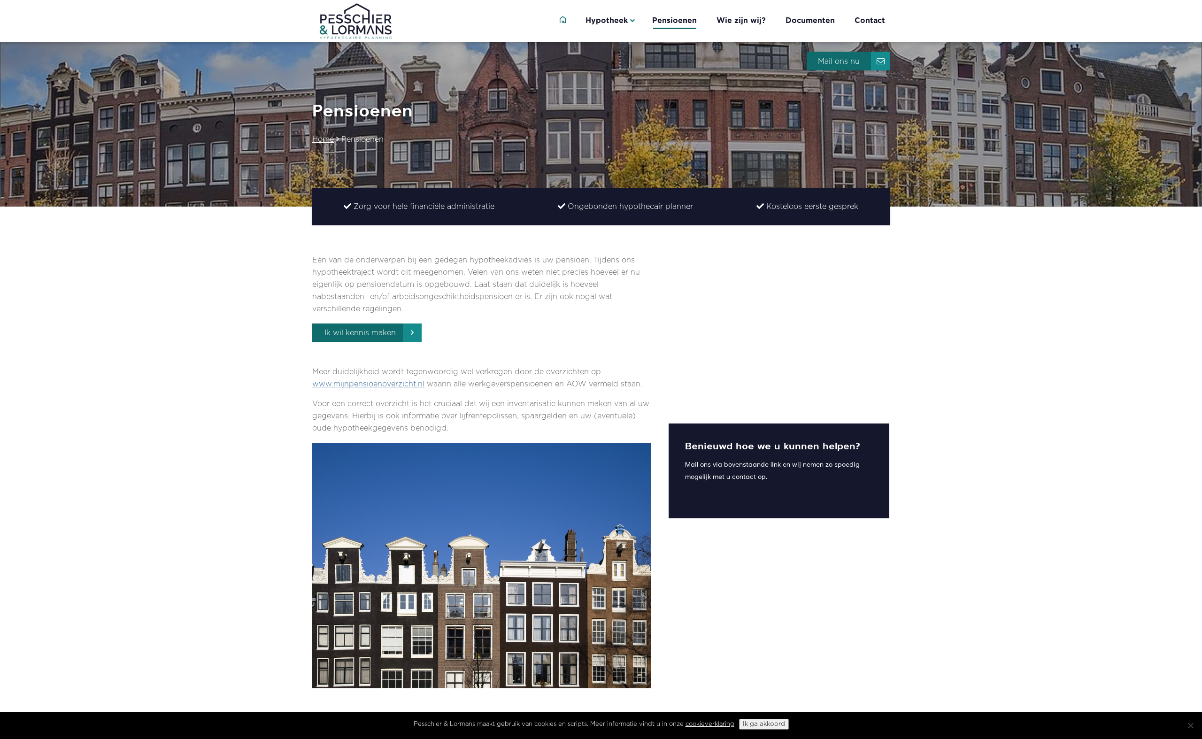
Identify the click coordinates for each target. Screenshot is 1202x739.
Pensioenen (674, 20)
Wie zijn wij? (741, 20)
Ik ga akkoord (764, 724)
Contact (870, 20)
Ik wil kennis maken (360, 333)
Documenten (810, 20)
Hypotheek (607, 20)
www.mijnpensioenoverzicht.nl (368, 384)
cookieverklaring (710, 724)
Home (323, 139)
